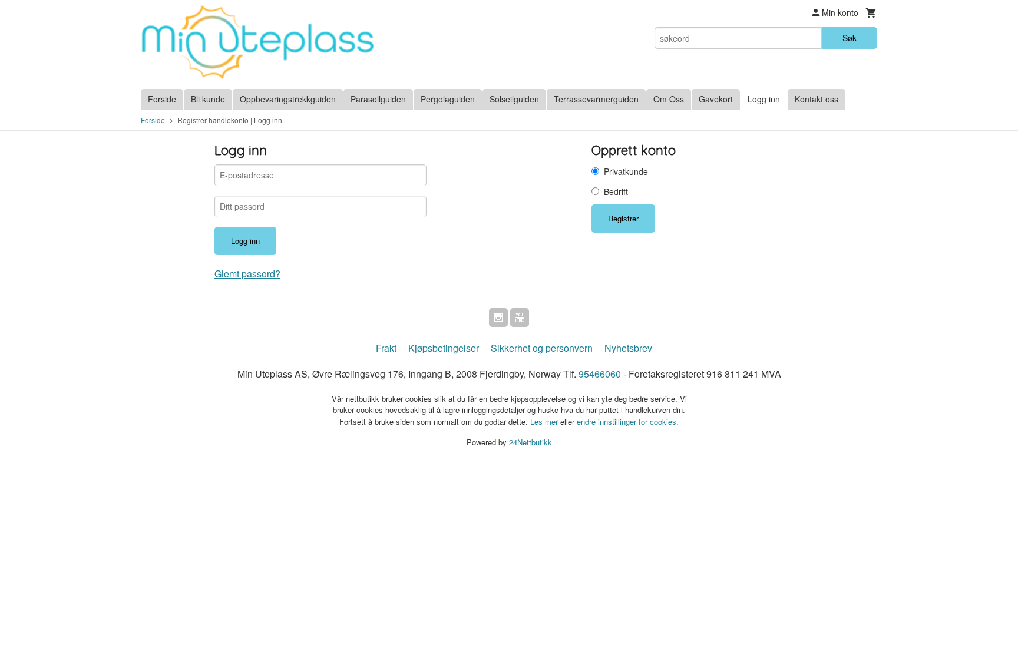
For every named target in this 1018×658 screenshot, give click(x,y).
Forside (162, 99)
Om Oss (668, 99)
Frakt (386, 348)
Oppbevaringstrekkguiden (288, 99)
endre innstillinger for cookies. (628, 421)
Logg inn (764, 99)
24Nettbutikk (530, 442)
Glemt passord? (247, 273)
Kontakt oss (816, 99)
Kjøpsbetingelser (443, 348)
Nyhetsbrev (628, 348)
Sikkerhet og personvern (542, 348)
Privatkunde (626, 171)
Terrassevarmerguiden (596, 99)
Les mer (545, 421)
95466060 (600, 374)
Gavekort (716, 99)
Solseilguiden (514, 99)
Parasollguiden (378, 99)
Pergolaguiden (448, 99)
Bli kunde (208, 99)
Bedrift (616, 191)
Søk (849, 38)
